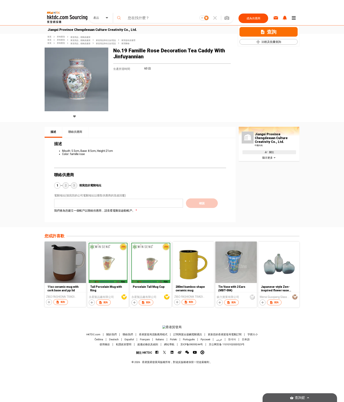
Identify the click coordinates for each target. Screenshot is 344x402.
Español (129, 339)
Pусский (205, 339)
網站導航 (169, 344)
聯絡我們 (128, 334)
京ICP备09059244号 (191, 344)
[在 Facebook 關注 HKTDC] (157, 352)
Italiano (160, 339)
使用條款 (105, 344)
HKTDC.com (93, 334)
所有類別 (61, 37)
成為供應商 (253, 18)
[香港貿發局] (172, 327)
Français (145, 339)
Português (189, 339)
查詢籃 (300, 398)
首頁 (49, 37)
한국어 (232, 339)
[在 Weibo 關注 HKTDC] (180, 352)
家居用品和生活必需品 (106, 40)
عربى (219, 339)
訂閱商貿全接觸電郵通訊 (187, 334)
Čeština (99, 339)
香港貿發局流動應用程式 (153, 334)
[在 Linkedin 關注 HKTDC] (172, 352)
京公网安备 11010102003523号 (226, 344)
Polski (173, 339)
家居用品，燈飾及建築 (80, 37)
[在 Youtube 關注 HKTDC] (195, 352)
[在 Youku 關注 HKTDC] (202, 352)
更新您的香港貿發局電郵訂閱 (224, 334)
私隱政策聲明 (123, 344)
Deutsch (114, 339)
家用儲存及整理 (128, 40)
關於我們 (111, 334)
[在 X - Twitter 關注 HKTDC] (164, 352)
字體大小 (252, 334)
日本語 (246, 339)
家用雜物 (125, 43)
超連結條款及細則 (147, 344)
